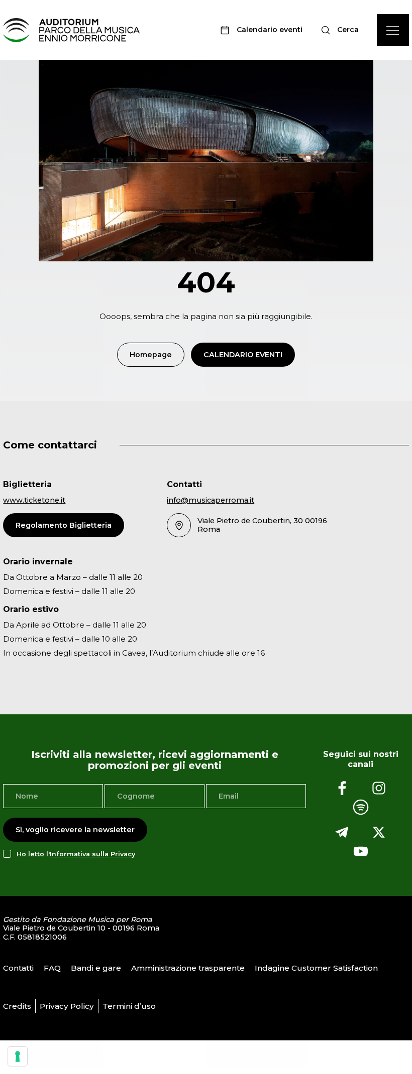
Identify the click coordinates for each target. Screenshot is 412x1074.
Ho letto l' (76, 854)
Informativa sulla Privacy (92, 854)
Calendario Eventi (242, 354)
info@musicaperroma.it (210, 500)
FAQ (52, 968)
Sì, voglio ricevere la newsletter (75, 829)
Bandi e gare (96, 968)
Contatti (18, 968)
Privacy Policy (67, 1006)
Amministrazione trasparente (188, 968)
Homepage (151, 354)
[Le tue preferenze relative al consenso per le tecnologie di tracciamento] (17, 1056)
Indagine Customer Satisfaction (316, 968)
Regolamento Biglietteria (64, 525)
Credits (17, 1006)
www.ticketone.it (34, 500)
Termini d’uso (129, 1006)
